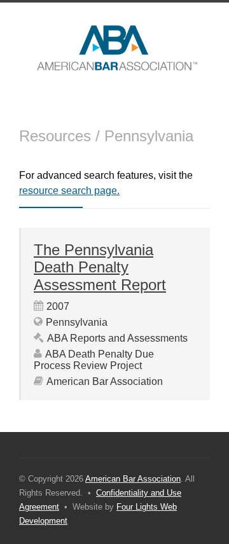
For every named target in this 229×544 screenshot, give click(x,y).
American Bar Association (133, 479)
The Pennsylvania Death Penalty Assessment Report (100, 267)
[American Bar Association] (114, 47)
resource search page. (69, 190)
